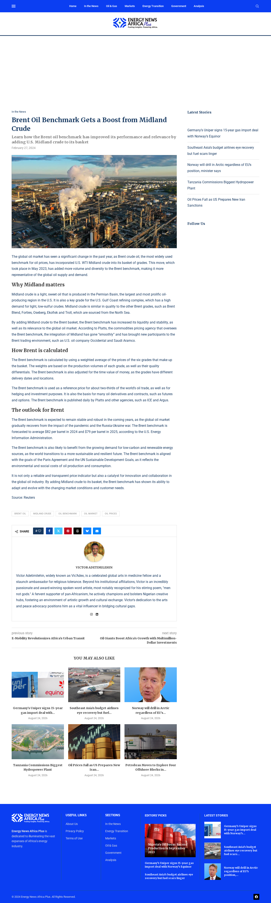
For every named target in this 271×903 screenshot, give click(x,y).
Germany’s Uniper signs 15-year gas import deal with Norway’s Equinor (169, 864)
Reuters (29, 498)
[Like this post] (39, 531)
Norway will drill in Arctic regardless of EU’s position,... (241, 871)
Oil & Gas (111, 6)
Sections (112, 815)
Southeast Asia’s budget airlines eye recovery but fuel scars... (240, 850)
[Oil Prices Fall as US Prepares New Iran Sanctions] (94, 741)
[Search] (257, 6)
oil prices (111, 513)
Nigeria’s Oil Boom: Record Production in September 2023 (167, 848)
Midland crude (42, 513)
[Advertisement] (135, 67)
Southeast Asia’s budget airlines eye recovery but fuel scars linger (169, 876)
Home (72, 6)
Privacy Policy (75, 831)
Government (178, 6)
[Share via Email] (97, 531)
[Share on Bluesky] (87, 531)
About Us (72, 823)
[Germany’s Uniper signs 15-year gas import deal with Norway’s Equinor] (38, 684)
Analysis (199, 6)
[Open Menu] (13, 6)
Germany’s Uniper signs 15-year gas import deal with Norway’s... (240, 830)
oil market (91, 513)
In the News (91, 6)
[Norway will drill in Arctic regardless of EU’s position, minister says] (150, 684)
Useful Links (76, 815)
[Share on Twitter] (58, 531)
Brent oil (20, 513)
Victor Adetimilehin (94, 567)
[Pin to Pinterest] (68, 531)
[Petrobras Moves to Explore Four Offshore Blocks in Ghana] (150, 741)
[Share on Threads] (77, 531)
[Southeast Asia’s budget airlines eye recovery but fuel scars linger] (94, 684)
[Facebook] (256, 897)
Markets (130, 6)
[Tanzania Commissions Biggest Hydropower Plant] (38, 741)
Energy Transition (153, 6)
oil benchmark (67, 513)
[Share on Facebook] (49, 531)
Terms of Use (74, 838)
